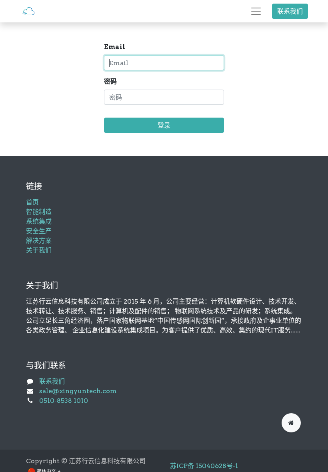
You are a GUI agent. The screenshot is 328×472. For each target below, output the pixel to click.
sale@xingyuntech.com (78, 391)
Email (114, 47)
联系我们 (290, 11)
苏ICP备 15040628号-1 (204, 466)
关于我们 (39, 250)
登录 (164, 125)
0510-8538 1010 (63, 400)
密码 (110, 81)
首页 (32, 202)
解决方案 (39, 240)
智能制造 (39, 212)
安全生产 (39, 231)
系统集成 (39, 221)
